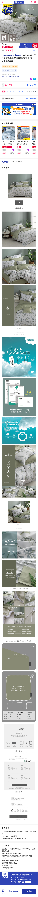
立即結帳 (29, 891)
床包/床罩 (16, 76)
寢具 (10, 76)
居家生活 (4, 76)
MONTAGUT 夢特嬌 (12, 55)
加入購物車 (13, 891)
